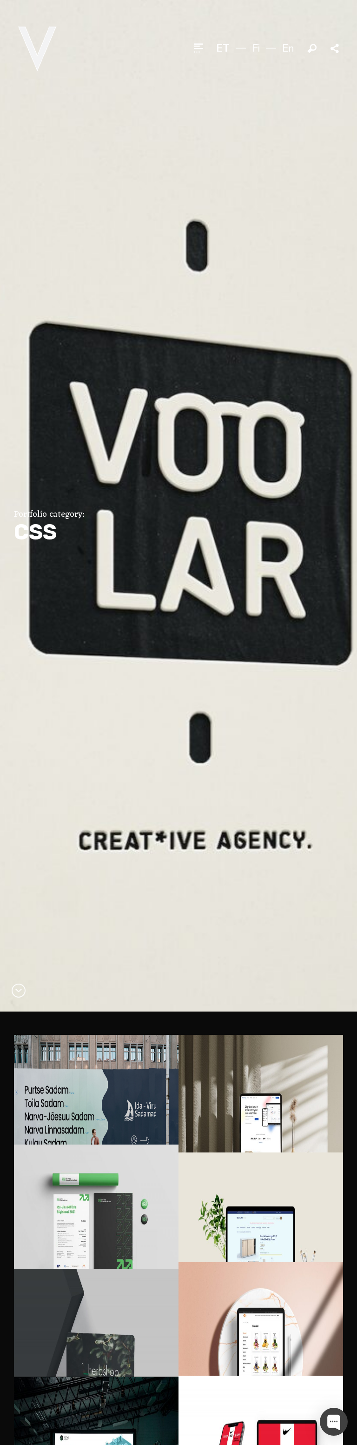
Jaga (336, 48)
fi (256, 48)
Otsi (312, 48)
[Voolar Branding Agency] (37, 48)
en (288, 48)
